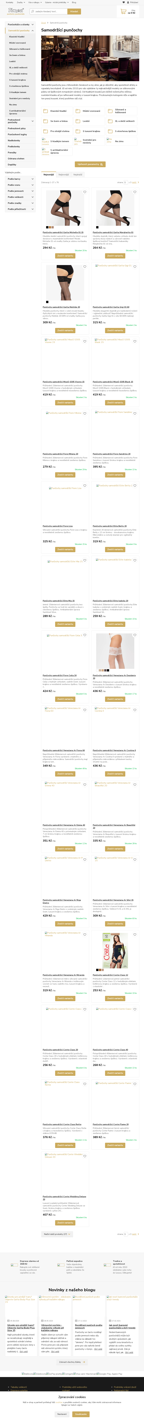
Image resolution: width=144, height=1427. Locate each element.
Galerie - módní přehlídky (55, 2)
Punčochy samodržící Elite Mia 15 (59, 600)
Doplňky (12, 164)
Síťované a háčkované (19, 49)
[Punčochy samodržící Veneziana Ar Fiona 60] (65, 727)
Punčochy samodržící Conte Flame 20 (111, 1124)
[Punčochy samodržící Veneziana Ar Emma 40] (65, 802)
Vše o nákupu (33, 2)
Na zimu (13, 104)
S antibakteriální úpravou (17, 112)
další (134, 182)
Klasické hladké (16, 36)
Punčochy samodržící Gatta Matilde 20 (61, 307)
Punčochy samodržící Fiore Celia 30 (59, 675)
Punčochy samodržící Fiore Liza (58, 526)
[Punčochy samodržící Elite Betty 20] (115, 503)
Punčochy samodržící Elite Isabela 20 (110, 600)
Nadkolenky (14, 140)
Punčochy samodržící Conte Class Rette (62, 1124)
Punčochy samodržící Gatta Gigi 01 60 (111, 307)
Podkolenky (14, 146)
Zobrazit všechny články (70, 1362)
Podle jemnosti (16, 191)
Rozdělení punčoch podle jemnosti (88, 1326)
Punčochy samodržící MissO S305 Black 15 (113, 381)
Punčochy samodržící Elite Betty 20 (110, 526)
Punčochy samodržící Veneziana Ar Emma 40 (64, 825)
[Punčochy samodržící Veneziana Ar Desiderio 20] (115, 652)
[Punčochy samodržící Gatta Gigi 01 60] (115, 284)
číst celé (24, 1351)
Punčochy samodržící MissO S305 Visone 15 (63, 381)
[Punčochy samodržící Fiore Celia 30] (65, 652)
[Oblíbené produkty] (124, 2)
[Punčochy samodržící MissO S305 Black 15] (115, 358)
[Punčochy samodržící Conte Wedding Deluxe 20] (65, 1173)
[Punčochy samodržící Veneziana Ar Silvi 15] (115, 877)
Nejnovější (49, 174)
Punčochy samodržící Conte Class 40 (110, 1049)
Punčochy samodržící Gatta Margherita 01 (113, 232)
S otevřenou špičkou (19, 86)
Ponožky (12, 152)
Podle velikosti (15, 197)
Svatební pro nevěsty (19, 98)
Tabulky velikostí (19, 1387)
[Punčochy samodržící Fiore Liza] (65, 503)
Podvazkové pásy (17, 128)
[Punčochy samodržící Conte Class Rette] (65, 1101)
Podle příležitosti (17, 209)
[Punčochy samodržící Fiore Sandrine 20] (115, 430)
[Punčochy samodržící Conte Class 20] (65, 1026)
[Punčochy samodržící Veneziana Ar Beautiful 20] (115, 802)
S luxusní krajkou (17, 80)
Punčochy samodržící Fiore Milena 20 (60, 454)
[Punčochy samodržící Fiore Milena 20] (65, 430)
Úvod (43, 23)
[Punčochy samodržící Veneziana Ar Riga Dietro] (65, 877)
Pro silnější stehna (18, 73)
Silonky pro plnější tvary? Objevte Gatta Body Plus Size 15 (21, 1328)
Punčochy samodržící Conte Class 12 (110, 975)
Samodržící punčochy (19, 30)
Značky (20, 2)
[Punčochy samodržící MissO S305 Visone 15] (65, 358)
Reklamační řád (121, 1390)
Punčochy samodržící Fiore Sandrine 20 (111, 454)
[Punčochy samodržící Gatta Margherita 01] (115, 209)
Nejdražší (77, 174)
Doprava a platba (19, 1390)
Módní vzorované (17, 43)
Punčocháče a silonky (18, 24)
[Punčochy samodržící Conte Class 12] (115, 952)
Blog (74, 2)
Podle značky (14, 203)
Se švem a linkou (17, 55)
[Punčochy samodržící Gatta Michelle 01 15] (65, 209)
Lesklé (12, 61)
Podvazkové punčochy (14, 121)
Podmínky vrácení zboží (125, 1387)
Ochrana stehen (16, 158)
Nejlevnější (63, 174)
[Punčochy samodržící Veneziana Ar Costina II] (115, 727)
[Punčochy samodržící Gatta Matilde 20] (65, 284)
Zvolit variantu (65, 255)
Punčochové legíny (17, 134)
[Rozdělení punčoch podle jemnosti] (89, 1306)
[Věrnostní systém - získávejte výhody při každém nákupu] (55, 1306)
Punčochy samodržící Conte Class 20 (60, 1049)
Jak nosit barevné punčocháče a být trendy (122, 1326)
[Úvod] (16, 11)
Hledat (74, 11)
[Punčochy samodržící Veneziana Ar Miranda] (65, 952)
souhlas (59, 1402)
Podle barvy (14, 179)
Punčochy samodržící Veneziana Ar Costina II (114, 750)
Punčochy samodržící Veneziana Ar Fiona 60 (64, 750)
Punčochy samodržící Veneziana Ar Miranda (63, 975)
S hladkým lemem (17, 92)
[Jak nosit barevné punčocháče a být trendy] (123, 1306)
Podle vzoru (14, 185)
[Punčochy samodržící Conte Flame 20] (115, 1101)
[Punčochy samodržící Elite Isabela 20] (115, 577)
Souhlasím (81, 1414)
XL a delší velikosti (18, 67)
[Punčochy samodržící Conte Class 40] (115, 1026)
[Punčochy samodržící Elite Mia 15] (65, 577)
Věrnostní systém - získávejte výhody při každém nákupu (52, 1328)
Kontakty (9, 2)
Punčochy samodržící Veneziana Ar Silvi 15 (113, 900)
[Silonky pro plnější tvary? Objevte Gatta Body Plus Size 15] (21, 1306)
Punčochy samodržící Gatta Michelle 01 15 (63, 232)
